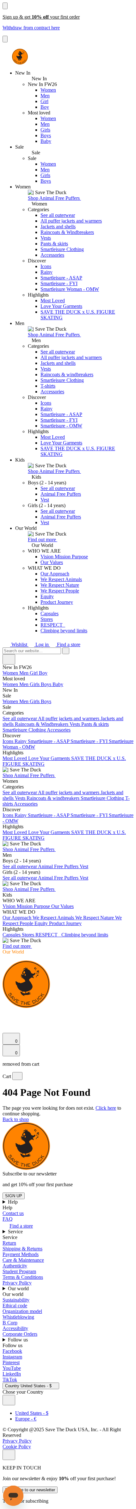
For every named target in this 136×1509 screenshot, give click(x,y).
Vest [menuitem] (84, 866)
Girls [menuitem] (35, 684)
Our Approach (54, 573)
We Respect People (59, 590)
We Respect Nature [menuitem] (95, 917)
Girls (45, 129)
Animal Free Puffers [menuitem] (59, 866)
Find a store (68, 644)
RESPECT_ (52, 625)
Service (16, 1231)
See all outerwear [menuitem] (20, 718)
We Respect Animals (61, 579)
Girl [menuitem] (34, 673)
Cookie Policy (17, 1446)
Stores (46, 619)
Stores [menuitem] (28, 934)
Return (9, 1243)
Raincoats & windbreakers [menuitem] (54, 798)
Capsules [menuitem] (12, 934)
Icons (45, 266)
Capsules (49, 613)
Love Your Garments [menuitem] (49, 758)
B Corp (10, 1322)
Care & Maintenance (23, 1260)
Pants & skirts (54, 243)
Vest (44, 499)
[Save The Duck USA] (20, 56)
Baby (45, 141)
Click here (106, 1108)
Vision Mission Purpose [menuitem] (27, 906)
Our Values (51, 562)
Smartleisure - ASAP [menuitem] (49, 741)
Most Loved (52, 300)
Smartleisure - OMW (61, 425)
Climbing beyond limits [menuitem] (84, 934)
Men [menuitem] (24, 673)
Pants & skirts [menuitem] (95, 724)
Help (13, 1202)
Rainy (46, 272)
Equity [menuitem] (41, 923)
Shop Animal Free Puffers (54, 198)
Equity (47, 596)
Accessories (52, 255)
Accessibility (15, 1328)
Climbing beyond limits (63, 630)
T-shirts (47, 386)
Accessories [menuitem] (59, 730)
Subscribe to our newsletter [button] (30, 1173)
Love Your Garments (61, 306)
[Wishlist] (6, 1030)
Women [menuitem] (11, 673)
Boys (45, 135)
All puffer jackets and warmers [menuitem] (69, 718)
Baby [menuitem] (58, 684)
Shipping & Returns (22, 1248)
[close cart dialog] (17, 1076)
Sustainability (16, 1300)
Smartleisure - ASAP (61, 277)
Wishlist (19, 644)
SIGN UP (13, 1195)
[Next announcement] (5, 39)
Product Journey (56, 602)
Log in (42, 644)
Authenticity (15, 1265)
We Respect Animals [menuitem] (54, 917)
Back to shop (16, 1119)
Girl (44, 101)
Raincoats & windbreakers (66, 374)
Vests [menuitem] (75, 724)
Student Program (19, 1271)
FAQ (8, 1219)
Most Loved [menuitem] (15, 758)
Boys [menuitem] (47, 684)
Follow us (18, 1339)
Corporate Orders (20, 1334)
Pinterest (11, 1362)
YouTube (12, 1368)
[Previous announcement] (5, 6)
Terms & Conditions (23, 1277)
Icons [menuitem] (9, 741)
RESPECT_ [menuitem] (48, 934)
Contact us (13, 1213)
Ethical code (15, 1305)
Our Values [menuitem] (62, 906)
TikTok (10, 1379)
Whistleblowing (18, 1317)
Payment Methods (21, 1254)
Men (45, 95)
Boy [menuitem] (43, 673)
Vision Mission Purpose (64, 556)
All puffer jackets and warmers (71, 221)
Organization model (22, 1311)
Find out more (42, 539)
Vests (45, 238)
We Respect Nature (59, 585)
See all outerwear (57, 215)
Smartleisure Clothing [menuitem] (25, 730)
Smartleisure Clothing (62, 249)
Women (48, 90)
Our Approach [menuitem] (18, 917)
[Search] (6, 1014)
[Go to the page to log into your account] (5, 1021)
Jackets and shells (58, 226)
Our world (19, 1288)
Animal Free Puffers (60, 494)
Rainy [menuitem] (21, 741)
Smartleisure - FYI (58, 283)
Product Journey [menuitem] (65, 923)
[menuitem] (68, 679)
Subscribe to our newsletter (30, 1490)
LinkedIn (12, 1374)
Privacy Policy (17, 1282)
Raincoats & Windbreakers (67, 232)
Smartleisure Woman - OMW (69, 289)
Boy (44, 107)
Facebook (12, 1351)
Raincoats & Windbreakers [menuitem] (42, 724)
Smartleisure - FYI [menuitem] (90, 741)
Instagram (12, 1356)
